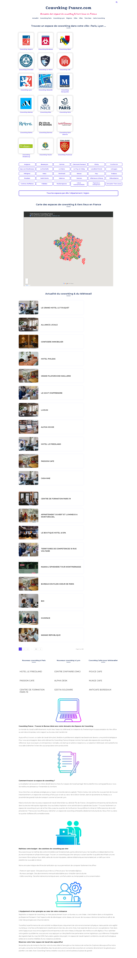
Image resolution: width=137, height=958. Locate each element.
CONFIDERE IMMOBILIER (52, 342)
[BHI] (28, 601)
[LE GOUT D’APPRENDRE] (28, 393)
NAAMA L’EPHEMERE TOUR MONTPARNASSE (61, 567)
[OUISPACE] (28, 618)
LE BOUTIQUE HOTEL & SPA (53, 533)
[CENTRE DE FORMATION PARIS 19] (28, 498)
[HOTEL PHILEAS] (28, 358)
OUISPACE (45, 618)
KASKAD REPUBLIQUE (50, 635)
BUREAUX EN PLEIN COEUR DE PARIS (57, 584)
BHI (42, 601)
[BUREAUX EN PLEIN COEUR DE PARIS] (28, 583)
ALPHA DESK (60, 680)
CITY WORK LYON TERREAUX (67, 664)
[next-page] (40, 649)
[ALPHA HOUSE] (28, 427)
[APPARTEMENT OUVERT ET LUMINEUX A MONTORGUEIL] (28, 515)
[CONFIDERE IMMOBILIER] (28, 341)
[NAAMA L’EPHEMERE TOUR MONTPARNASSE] (28, 566)
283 (36, 649)
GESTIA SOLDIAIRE (63, 689)
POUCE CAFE (95, 671)
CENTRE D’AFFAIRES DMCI (67, 671)
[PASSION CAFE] (28, 461)
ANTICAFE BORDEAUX (100, 689)
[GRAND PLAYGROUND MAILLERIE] (28, 376)
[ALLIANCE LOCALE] (28, 324)
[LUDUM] (28, 410)
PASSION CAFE (47, 461)
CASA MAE (45, 478)
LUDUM (44, 410)
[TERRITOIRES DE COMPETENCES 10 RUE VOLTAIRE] (28, 549)
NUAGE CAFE (95, 680)
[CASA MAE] (28, 478)
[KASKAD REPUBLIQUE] (28, 635)
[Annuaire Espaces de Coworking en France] (68, 8)
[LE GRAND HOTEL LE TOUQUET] (28, 307)
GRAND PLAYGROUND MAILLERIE (56, 376)
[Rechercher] (116, 2)
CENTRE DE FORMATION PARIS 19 (56, 499)
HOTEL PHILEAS (48, 359)
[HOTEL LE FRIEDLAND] (28, 444)
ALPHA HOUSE (47, 427)
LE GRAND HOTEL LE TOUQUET (55, 308)
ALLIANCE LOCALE (49, 325)
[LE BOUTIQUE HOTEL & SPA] (28, 532)
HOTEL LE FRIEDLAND (51, 444)
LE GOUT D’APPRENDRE (51, 393)
